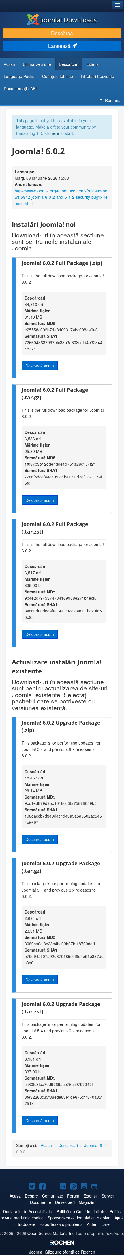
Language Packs (19, 76)
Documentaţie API (20, 88)
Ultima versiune (37, 64)
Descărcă (62, 33)
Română (113, 100)
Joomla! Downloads (68, 19)
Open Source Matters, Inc (50, 1233)
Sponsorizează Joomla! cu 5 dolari (79, 1218)
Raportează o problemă (61, 1224)
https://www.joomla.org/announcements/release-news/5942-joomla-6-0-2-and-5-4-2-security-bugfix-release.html (61, 197)
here (54, 133)
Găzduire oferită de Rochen (62, 1252)
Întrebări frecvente (97, 76)
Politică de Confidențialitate (81, 1211)
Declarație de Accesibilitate (27, 1211)
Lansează (60, 45)
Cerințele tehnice (57, 76)
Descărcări (68, 64)
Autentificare (98, 1224)
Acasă (9, 64)
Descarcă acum (39, 366)
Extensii (93, 64)
